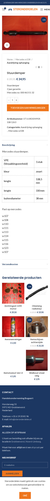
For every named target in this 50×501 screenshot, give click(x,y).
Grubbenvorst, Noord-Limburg (26, 441)
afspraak (35, 447)
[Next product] (41, 67)
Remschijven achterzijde (36, 341)
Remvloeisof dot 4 (13, 373)
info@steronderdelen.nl (20, 419)
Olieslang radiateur (37, 307)
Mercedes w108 (23, 59)
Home (10, 59)
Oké (25, 495)
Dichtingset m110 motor (13, 307)
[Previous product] (36, 67)
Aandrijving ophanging (18, 62)
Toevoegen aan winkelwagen (28, 108)
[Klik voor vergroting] (7, 45)
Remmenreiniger (13, 339)
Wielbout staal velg (36, 374)
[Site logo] (23, 9)
